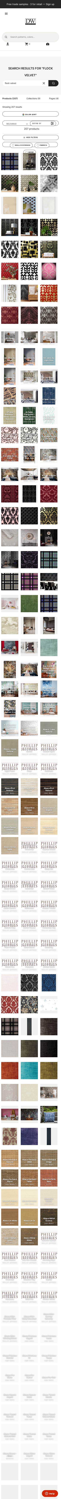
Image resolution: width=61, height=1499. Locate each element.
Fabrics (43, 145)
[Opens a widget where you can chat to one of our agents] (50, 1494)
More (31, 152)
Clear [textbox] (44, 83)
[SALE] (29, 603)
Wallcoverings (22, 145)
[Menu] (6, 13)
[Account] (7, 44)
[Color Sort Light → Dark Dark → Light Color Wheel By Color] (31, 115)
